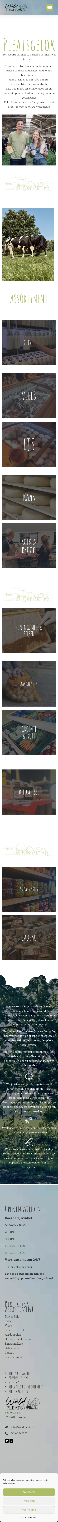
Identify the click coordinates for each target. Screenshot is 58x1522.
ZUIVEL (29, 342)
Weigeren (29, 1501)
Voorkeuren (29, 1510)
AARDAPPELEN (29, 683)
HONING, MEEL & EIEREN (29, 630)
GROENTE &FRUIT (29, 732)
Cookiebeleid (29, 1517)
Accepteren (29, 1492)
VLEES (29, 395)
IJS (29, 444)
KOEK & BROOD (28, 545)
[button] (49, 7)
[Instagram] (11, 1441)
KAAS (29, 497)
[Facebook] (7, 1441)
